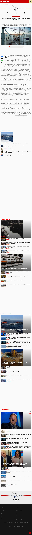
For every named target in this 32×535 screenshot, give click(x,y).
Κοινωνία (19, 507)
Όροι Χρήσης (10, 522)
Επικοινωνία (21, 522)
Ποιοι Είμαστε (6, 522)
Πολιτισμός (19, 510)
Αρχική (3, 507)
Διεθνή (3, 519)
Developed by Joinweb (28, 530)
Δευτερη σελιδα (6, 409)
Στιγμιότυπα (19, 516)
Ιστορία (18, 513)
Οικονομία (3, 516)
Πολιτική (3, 513)
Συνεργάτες (19, 519)
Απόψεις (3, 510)
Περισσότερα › (29, 314)
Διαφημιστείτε (26, 522)
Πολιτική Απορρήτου (16, 522)
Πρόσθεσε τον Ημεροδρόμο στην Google (16, 46)
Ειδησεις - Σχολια (6, 313)
